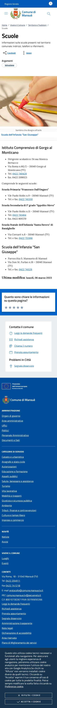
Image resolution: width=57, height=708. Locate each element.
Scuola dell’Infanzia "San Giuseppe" (19, 134)
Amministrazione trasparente (17, 623)
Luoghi (5, 558)
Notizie (5, 537)
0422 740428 (19, 173)
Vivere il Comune (17, 25)
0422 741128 (25, 269)
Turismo (6, 486)
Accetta (31, 701)
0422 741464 (19, 215)
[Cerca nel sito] (48, 13)
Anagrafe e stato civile (13, 462)
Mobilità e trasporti (12, 496)
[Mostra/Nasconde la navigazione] (6, 13)
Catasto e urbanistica (13, 457)
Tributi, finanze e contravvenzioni (19, 510)
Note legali (7, 628)
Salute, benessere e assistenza (17, 481)
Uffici (4, 425)
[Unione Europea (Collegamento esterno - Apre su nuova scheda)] (28, 387)
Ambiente (7, 505)
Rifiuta (30, 695)
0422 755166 (26, 238)
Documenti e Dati (11, 440)
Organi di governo (11, 416)
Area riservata (9, 638)
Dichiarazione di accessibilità (16, 633)
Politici (5, 430)
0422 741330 (26, 199)
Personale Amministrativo (15, 435)
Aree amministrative (12, 421)
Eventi (5, 563)
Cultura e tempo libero (13, 515)
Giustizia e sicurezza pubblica (17, 500)
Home (4, 25)
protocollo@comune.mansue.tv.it (26, 590)
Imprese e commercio (13, 520)
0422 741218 (13, 585)
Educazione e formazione (15, 471)
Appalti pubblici (10, 476)
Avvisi (5, 541)
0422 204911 (13, 581)
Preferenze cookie (14, 686)
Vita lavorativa (9, 491)
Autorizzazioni (9, 466)
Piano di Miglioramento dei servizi (19, 642)
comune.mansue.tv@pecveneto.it (24, 595)
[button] (12, 4)
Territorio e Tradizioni (37, 25)
